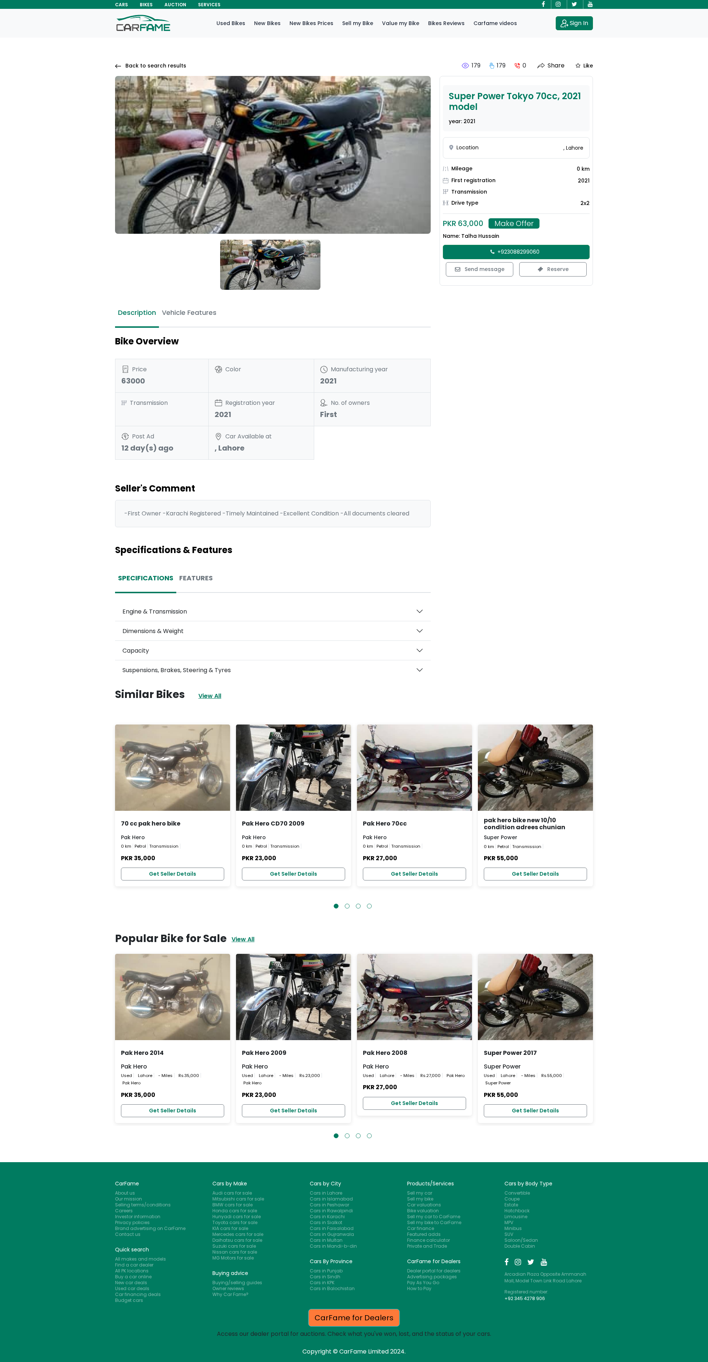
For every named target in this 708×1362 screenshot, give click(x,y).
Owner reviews (228, 1288)
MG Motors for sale (233, 1258)
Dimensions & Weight (153, 631)
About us (125, 1193)
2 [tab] (347, 906)
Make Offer (514, 223)
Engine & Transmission (154, 611)
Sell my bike (420, 1199)
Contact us (127, 1234)
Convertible (517, 1193)
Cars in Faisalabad (332, 1228)
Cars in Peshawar (329, 1205)
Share (556, 65)
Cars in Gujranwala (332, 1234)
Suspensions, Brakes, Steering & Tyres (176, 670)
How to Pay (419, 1288)
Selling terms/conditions (143, 1205)
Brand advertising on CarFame (150, 1228)
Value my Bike (400, 23)
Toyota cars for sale (234, 1222)
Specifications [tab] (145, 578)
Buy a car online (133, 1277)
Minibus (513, 1228)
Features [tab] (196, 578)
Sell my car (419, 1193)
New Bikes (267, 23)
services (209, 4)
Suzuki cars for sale (234, 1246)
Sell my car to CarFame (433, 1216)
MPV (508, 1222)
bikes (146, 4)
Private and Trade (427, 1246)
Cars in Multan (326, 1240)
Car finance (420, 1228)
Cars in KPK (322, 1282)
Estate (511, 1205)
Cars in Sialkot (326, 1222)
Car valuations (424, 1205)
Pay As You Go (423, 1282)
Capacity (135, 650)
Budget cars (129, 1300)
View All (209, 696)
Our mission (128, 1199)
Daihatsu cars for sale (237, 1240)
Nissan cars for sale (234, 1252)
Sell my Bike (357, 23)
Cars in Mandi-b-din (333, 1246)
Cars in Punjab (326, 1271)
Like (588, 65)
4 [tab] (369, 906)
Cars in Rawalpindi (331, 1211)
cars (121, 4)
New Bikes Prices (311, 23)
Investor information (137, 1216)
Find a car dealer (134, 1265)
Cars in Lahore (326, 1193)
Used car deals (132, 1288)
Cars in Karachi (327, 1216)
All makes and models (140, 1259)
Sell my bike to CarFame (434, 1222)
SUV (508, 1234)
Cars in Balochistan (332, 1288)
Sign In (579, 23)
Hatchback (517, 1211)
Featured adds (424, 1234)
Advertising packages (432, 1277)
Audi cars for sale (232, 1193)
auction (175, 4)
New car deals (131, 1282)
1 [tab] (336, 906)
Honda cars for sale (234, 1211)
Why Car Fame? (230, 1294)
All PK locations (132, 1271)
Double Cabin (519, 1246)
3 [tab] (358, 906)
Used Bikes (230, 23)
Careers (124, 1211)
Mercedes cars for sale (237, 1234)
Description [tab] (137, 312)
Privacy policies (132, 1222)
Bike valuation (423, 1211)
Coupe (512, 1199)
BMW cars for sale (232, 1205)
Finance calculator (428, 1240)
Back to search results (155, 65)
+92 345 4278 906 (524, 1298)
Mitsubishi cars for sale (238, 1199)
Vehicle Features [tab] (189, 312)
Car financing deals (138, 1294)
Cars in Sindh (325, 1277)
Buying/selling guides (237, 1282)
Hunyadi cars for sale (236, 1216)
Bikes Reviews (446, 23)
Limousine (515, 1216)
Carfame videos (495, 23)
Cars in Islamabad (331, 1199)
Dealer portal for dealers (434, 1271)
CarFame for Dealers (354, 1318)
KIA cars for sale (230, 1228)
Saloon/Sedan (521, 1240)
